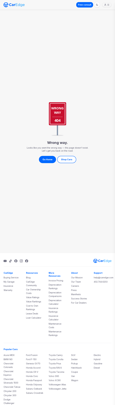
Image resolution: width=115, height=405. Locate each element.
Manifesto (76, 294)
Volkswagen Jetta (57, 388)
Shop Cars (66, 159)
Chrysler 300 (10, 395)
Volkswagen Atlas (57, 384)
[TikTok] (10, 260)
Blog (28, 277)
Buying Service (11, 277)
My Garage (9, 281)
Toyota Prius (55, 363)
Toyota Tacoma (56, 372)
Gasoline (98, 363)
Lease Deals (32, 313)
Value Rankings (33, 301)
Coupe (74, 372)
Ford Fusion (32, 355)
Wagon (74, 380)
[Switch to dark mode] (97, 5)
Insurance (8, 286)
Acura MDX (9, 355)
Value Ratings (32, 297)
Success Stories (79, 298)
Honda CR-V (32, 372)
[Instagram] (21, 260)
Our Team (76, 281)
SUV (73, 355)
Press (74, 290)
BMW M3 (8, 359)
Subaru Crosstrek (34, 393)
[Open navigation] (106, 5)
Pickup (74, 363)
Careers (75, 286)
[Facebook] (26, 260)
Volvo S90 (54, 376)
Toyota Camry (56, 355)
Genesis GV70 (33, 363)
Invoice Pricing (56, 280)
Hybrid (97, 359)
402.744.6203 (101, 281)
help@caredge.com (103, 277)
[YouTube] (5, 260)
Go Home (47, 159)
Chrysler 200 (10, 391)
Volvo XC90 (55, 380)
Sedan (74, 359)
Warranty (8, 290)
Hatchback (76, 367)
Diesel (97, 367)
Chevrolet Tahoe (12, 387)
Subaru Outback (34, 388)
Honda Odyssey (34, 384)
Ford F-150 (31, 359)
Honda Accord (33, 367)
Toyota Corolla (56, 359)
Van (73, 376)
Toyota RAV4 (55, 367)
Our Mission (77, 277)
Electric (97, 355)
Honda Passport (34, 380)
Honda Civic (32, 376)
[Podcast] (15, 260)
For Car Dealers (79, 302)
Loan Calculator (33, 317)
